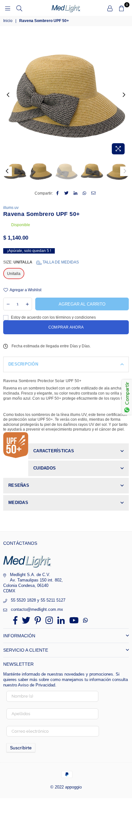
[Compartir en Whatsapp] (84, 193)
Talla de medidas (60, 262)
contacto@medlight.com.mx (37, 609)
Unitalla (14, 273)
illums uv (11, 207)
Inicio (7, 21)
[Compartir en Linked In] (75, 193)
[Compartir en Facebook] (57, 193)
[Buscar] (19, 8)
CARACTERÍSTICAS (53, 450)
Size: (41, 262)
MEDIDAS (18, 502)
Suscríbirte (21, 747)
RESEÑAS (18, 485)
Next (124, 95)
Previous (8, 95)
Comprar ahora (66, 327)
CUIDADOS (44, 468)
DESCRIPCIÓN (23, 364)
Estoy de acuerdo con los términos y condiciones (53, 317)
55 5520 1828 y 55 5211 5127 (38, 600)
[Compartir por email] (93, 193)
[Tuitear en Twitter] (66, 193)
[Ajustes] (110, 8)
